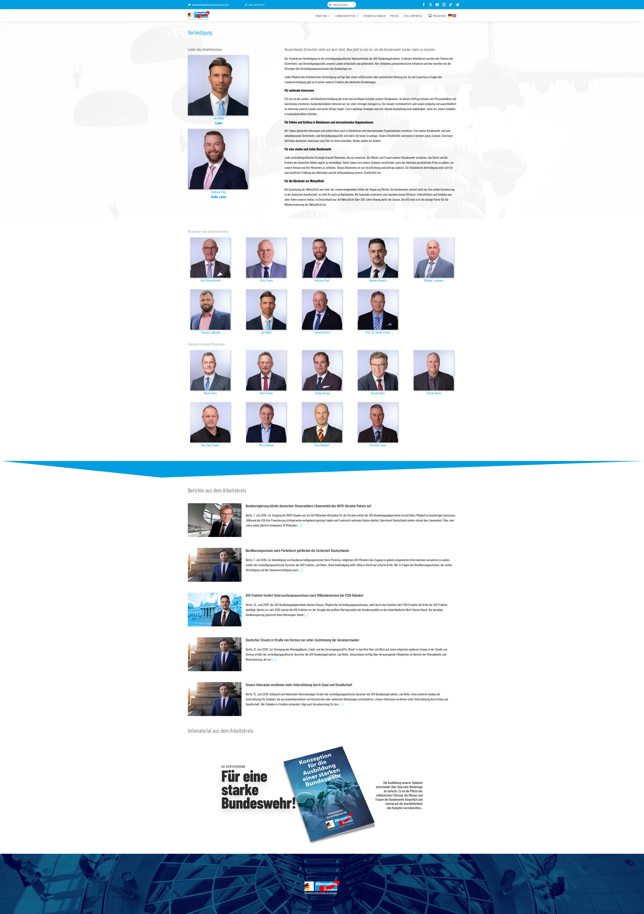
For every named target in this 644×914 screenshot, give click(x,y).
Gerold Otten (378, 393)
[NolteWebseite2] (218, 57)
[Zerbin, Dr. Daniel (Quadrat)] (378, 291)
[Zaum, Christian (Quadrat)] (378, 404)
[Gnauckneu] (378, 239)
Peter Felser (266, 393)
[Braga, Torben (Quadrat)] (322, 352)
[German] (450, 15)
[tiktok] (450, 4)
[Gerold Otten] (378, 352)
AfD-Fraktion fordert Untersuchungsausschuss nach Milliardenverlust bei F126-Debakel (304, 595)
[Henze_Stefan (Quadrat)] (434, 352)
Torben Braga (322, 393)
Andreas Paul (218, 192)
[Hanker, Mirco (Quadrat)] (266, 404)
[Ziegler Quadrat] (210, 404)
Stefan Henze (434, 393)
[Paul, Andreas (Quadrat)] (218, 131)
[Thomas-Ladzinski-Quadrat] (210, 291)
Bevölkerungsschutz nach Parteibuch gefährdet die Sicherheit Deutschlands (297, 550)
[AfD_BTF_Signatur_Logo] (199, 13)
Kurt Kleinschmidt (211, 280)
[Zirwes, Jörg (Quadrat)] (266, 239)
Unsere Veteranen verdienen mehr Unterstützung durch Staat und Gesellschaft (299, 684)
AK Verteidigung (233, 766)
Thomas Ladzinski (211, 332)
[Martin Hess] (210, 352)
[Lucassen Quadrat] (434, 239)
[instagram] (444, 4)
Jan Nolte (218, 118)
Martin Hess (210, 393)
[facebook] (423, 4)
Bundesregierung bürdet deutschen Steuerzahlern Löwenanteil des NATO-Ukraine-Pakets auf (308, 505)
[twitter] (430, 4)
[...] (299, 525)
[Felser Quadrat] (266, 352)
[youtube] (437, 4)
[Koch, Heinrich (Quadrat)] (322, 291)
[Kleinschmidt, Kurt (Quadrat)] (210, 239)
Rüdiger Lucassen (433, 280)
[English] (454, 15)
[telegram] (457, 4)
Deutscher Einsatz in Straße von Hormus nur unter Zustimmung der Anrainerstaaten (302, 639)
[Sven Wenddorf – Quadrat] (322, 404)
